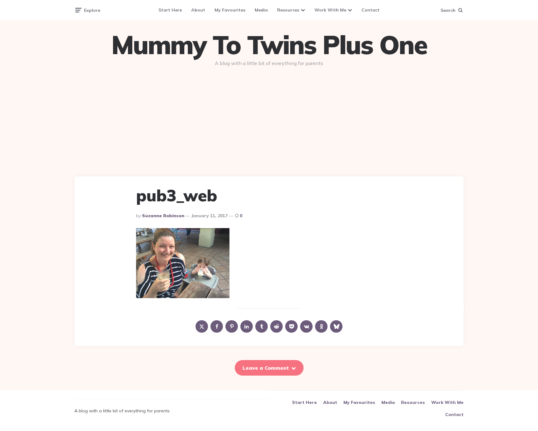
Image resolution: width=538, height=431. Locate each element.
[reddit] (276, 326)
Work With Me (330, 10)
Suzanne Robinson (163, 215)
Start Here (170, 10)
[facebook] (216, 326)
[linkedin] (246, 326)
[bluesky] (336, 326)
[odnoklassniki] (321, 326)
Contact (370, 10)
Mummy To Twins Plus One (269, 45)
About (198, 10)
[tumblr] (261, 326)
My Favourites (230, 10)
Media (261, 10)
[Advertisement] (269, 118)
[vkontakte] (306, 326)
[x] (202, 326)
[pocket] (291, 326)
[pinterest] (231, 326)
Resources (288, 10)
